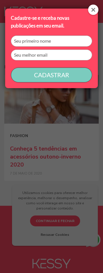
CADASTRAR (51, 74)
